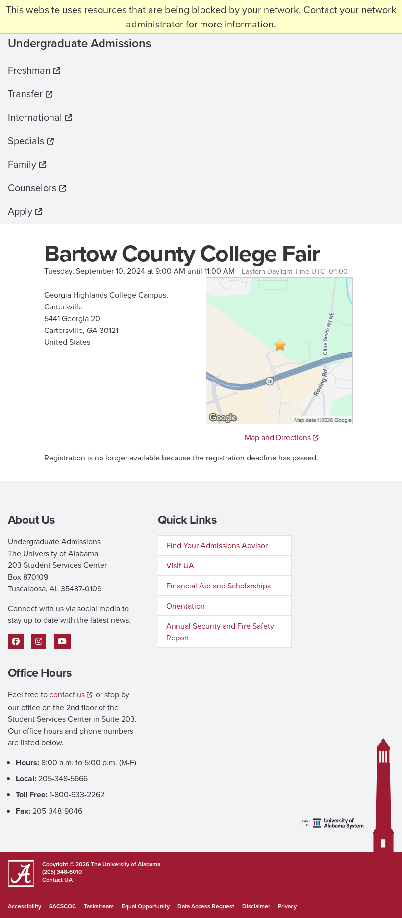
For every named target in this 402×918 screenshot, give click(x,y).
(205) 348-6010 (62, 871)
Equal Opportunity (146, 906)
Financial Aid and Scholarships (218, 585)
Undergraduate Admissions (79, 43)
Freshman (29, 70)
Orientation (185, 605)
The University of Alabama (124, 864)
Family (22, 164)
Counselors (32, 187)
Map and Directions (278, 437)
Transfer (25, 93)
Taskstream (99, 906)
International (35, 117)
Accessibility (24, 906)
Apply (20, 211)
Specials (26, 140)
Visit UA (180, 565)
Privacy (287, 906)
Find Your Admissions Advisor (217, 545)
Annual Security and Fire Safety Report (220, 631)
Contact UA (57, 879)
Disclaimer (256, 906)
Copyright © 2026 (65, 864)
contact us (67, 694)
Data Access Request (205, 906)
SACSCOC (62, 906)
